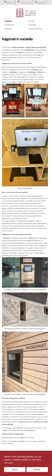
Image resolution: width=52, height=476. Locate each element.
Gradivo (7, 21)
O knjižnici (8, 25)
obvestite (10, 443)
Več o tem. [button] (8, 463)
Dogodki (31, 25)
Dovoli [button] (37, 469)
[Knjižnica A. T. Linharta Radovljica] (26, 16)
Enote (30, 21)
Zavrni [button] (15, 469)
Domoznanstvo (34, 29)
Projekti (7, 29)
